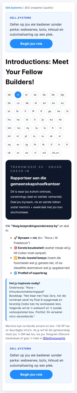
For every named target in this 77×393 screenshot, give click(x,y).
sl (60, 136)
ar (26, 94)
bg (62, 94)
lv (61, 127)
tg (26, 144)
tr (59, 144)
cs (18, 102)
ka (51, 119)
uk (9, 152)
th (35, 144)
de (27, 102)
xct (44, 152)
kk (60, 119)
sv (18, 144)
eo (53, 102)
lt (52, 127)
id (27, 119)
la (37, 127)
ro (34, 136)
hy (18, 119)
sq (9, 144)
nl (18, 136)
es (62, 102)
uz (26, 152)
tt (67, 144)
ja (43, 119)
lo (45, 127)
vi (35, 152)
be (53, 94)
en (44, 102)
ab (9, 94)
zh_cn (55, 152)
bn (9, 102)
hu (9, 119)
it (35, 119)
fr (41, 111)
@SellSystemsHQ (54, 338)
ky (27, 127)
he (58, 111)
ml (9, 136)
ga (49, 111)
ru (42, 136)
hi (67, 111)
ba (44, 94)
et (9, 111)
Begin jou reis (31, 44)
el (36, 102)
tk (43, 144)
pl (26, 136)
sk (51, 136)
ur (18, 152)
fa (17, 111)
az (35, 94)
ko (18, 127)
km (9, 127)
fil (33, 111)
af (18, 94)
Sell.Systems (14, 7)
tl (51, 144)
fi (25, 111)
